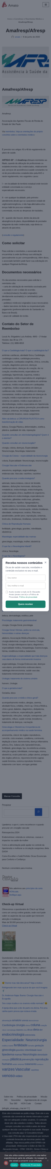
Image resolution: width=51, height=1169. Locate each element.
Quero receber (25, 604)
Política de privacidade (28, 597)
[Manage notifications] (6, 1163)
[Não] (47, 1160)
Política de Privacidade (31, 1165)
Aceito (14, 1165)
